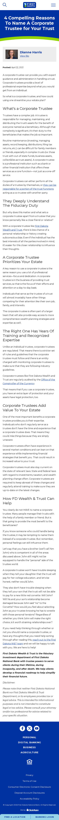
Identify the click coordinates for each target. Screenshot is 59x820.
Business (29, 747)
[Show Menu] (53, 5)
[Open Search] (5, 5)
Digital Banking (29, 742)
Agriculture (29, 752)
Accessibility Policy (29, 798)
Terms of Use (29, 781)
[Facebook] (22, 728)
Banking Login (45, 817)
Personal (29, 737)
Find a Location (14, 817)
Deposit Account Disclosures (30, 792)
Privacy (29, 775)
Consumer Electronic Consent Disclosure (29, 787)
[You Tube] (36, 728)
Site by (23, 810)
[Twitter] (29, 728)
